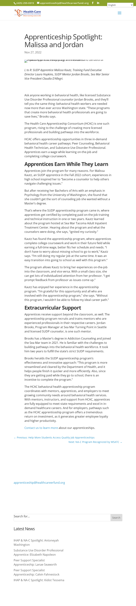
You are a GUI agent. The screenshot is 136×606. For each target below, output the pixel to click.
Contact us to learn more (41, 428)
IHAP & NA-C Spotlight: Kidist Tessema (39, 580)
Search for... (22, 516)
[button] (119, 15)
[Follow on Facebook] (16, 493)
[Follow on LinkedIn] (23, 493)
